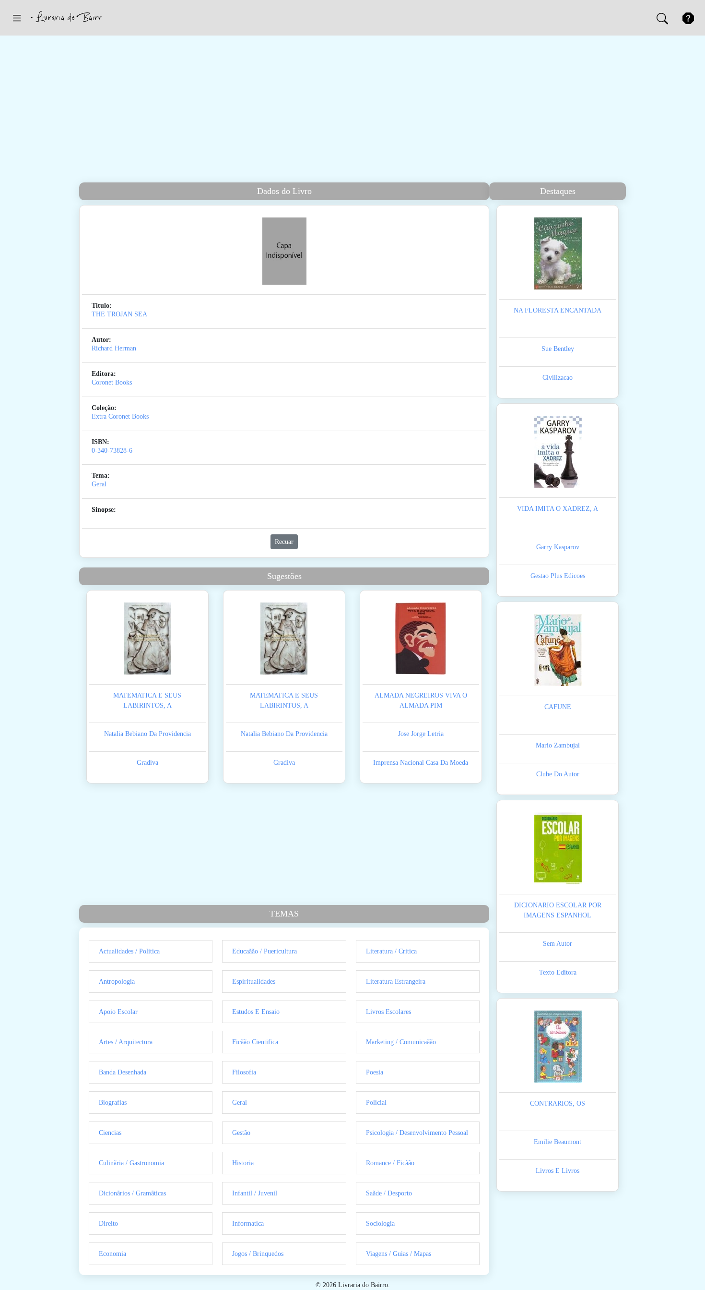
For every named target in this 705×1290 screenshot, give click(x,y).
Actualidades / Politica (129, 951)
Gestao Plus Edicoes (557, 575)
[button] (17, 18)
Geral (99, 484)
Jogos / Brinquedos (257, 1253)
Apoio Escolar (118, 1011)
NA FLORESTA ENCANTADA (557, 310)
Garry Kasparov (557, 547)
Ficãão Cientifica (255, 1042)
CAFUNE (557, 707)
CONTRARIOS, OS (557, 1103)
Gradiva (147, 762)
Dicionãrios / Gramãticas (132, 1193)
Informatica (248, 1223)
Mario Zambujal (558, 745)
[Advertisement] (352, 110)
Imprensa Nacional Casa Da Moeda (420, 762)
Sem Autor (557, 943)
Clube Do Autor (557, 774)
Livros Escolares (388, 1011)
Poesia (374, 1072)
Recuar (284, 541)
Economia (112, 1253)
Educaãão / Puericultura (264, 951)
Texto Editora (557, 972)
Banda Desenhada (122, 1072)
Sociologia (380, 1223)
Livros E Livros (557, 1170)
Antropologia (117, 981)
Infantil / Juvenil (254, 1193)
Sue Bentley (557, 348)
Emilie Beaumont (557, 1141)
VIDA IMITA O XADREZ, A (557, 508)
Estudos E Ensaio (256, 1011)
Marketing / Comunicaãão (401, 1042)
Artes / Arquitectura (126, 1042)
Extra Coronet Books (120, 416)
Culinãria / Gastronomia (131, 1163)
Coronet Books (112, 382)
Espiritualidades (253, 981)
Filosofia (244, 1072)
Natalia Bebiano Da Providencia (147, 733)
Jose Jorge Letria (421, 733)
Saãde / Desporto (389, 1193)
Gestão (241, 1132)
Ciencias (110, 1132)
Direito (108, 1223)
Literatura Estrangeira (395, 981)
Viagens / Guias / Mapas (398, 1253)
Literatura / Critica (391, 951)
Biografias (113, 1102)
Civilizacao (557, 377)
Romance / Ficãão (390, 1163)
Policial (376, 1102)
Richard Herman (114, 348)
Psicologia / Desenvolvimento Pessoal (417, 1132)
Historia (243, 1163)
